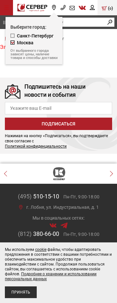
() (110, 8)
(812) (38, 233)
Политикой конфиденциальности (36, 146)
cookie (40, 249)
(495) (38, 196)
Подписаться (58, 123)
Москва (25, 42)
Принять (20, 292)
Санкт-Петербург (35, 36)
